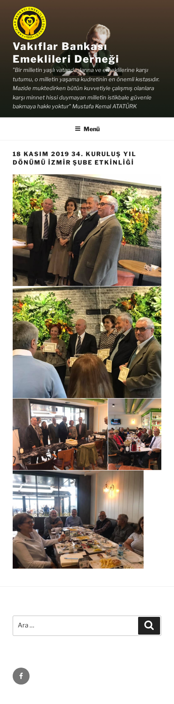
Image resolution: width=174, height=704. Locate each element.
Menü (92, 128)
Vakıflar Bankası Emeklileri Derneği (66, 52)
